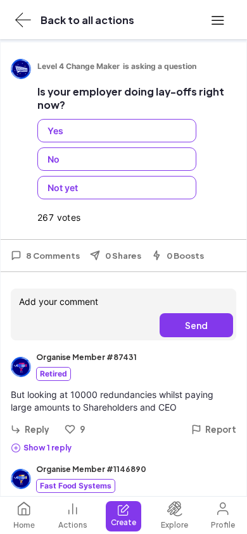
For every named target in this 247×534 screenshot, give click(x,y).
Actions (72, 525)
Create (123, 522)
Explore (174, 525)
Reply (37, 429)
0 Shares (123, 256)
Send (196, 325)
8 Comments (53, 256)
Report (220, 429)
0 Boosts (185, 256)
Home (24, 525)
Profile (223, 525)
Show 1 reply (47, 447)
